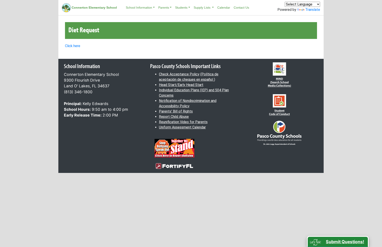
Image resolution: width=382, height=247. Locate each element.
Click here (72, 46)
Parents (163, 7)
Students (181, 7)
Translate (312, 10)
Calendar (223, 7)
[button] (338, 241)
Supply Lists (202, 7)
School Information (139, 7)
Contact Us (241, 7)
